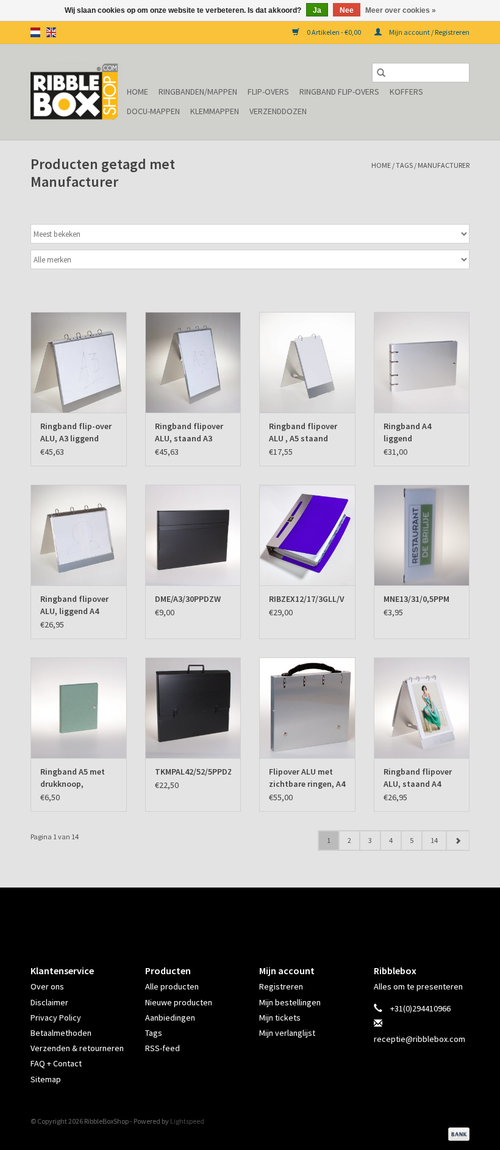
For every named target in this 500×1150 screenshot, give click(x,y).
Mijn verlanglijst (287, 1032)
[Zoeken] (381, 72)
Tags (404, 165)
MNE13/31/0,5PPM (416, 598)
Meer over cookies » (400, 10)
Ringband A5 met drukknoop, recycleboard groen (76, 778)
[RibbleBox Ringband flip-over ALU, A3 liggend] (78, 362)
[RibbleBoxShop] (76, 91)
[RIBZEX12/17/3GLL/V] (307, 535)
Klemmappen (214, 111)
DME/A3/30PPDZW (188, 598)
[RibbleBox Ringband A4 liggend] (422, 362)
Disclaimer (49, 1002)
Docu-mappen (153, 111)
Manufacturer (444, 165)
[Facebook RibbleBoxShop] (239, 915)
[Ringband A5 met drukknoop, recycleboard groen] (78, 707)
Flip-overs (268, 91)
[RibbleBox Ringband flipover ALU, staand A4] (422, 707)
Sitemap (45, 1079)
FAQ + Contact (56, 1063)
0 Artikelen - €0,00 (333, 32)
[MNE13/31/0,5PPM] (422, 535)
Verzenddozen (278, 111)
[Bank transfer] (457, 1133)
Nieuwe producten (178, 1002)
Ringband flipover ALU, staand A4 (418, 777)
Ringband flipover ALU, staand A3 (189, 432)
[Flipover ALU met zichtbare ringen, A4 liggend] (307, 707)
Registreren (281, 986)
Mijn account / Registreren (429, 32)
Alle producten (172, 986)
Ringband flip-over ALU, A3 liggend (76, 432)
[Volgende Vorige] (457, 840)
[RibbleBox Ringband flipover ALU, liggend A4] (78, 535)
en (51, 32)
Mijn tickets (280, 1017)
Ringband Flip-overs (339, 91)
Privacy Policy (55, 1017)
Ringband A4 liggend (407, 432)
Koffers (406, 91)
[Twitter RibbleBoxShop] (261, 915)
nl (35, 32)
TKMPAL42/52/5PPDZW (193, 771)
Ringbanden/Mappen (198, 91)
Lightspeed (187, 1121)
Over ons (47, 986)
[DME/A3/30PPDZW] (193, 535)
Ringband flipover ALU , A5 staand (303, 432)
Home (137, 91)
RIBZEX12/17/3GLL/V (307, 598)
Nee (347, 10)
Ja (317, 10)
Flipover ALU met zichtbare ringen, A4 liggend (307, 778)
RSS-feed (162, 1048)
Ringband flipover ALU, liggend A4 (74, 605)
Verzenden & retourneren (77, 1048)
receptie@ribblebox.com (419, 1038)
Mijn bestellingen (290, 1002)
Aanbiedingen (170, 1017)
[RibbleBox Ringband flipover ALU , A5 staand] (307, 362)
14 (434, 840)
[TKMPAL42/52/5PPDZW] (193, 707)
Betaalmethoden (60, 1032)
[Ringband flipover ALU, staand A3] (193, 362)
